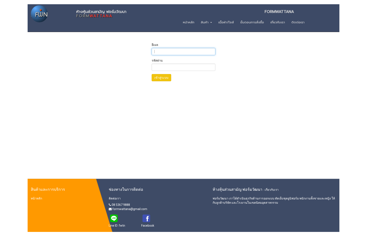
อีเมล (155, 44)
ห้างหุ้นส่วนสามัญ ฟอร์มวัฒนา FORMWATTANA (185, 13)
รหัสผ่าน (157, 60)
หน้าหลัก (36, 198)
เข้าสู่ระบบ (161, 77)
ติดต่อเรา (115, 198)
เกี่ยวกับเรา (272, 189)
